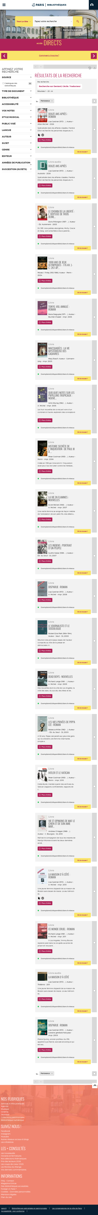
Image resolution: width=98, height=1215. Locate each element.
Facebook (5, 1131)
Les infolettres (7, 1142)
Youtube (5, 1136)
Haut (95, 1085)
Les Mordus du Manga (11, 1167)
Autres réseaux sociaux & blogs (15, 1139)
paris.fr (4, 1208)
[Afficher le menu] (4, 4)
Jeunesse (5, 1114)
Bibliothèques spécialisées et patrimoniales (29, 1208)
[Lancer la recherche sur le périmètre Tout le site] (77, 21)
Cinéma (4, 1112)
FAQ (3, 1181)
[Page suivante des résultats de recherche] (41, 67)
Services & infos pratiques (12, 1103)
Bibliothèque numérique (12, 1120)
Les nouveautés (8, 1153)
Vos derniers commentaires (13, 1170)
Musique (5, 1109)
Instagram (6, 1134)
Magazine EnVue (8, 1183)
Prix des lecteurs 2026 (11, 1161)
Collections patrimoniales (12, 1117)
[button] (93, 5)
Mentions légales (8, 1194)
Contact (10, 1181)
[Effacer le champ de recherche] (71, 21)
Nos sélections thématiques (13, 1158)
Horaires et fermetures (11, 1156)
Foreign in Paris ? (8, 1189)
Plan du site (6, 1197)
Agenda (4, 1106)
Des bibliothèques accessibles (14, 1186)
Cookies (4, 1192)
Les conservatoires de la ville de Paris (67, 1208)
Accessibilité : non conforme (12, 1211)
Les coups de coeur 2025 (12, 1164)
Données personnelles (20, 1192)
